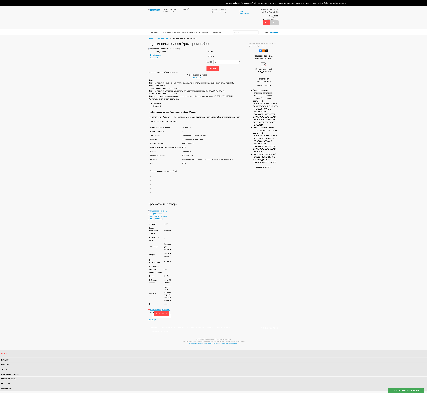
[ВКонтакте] (260, 50)
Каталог (155, 32)
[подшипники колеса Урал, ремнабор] (159, 214)
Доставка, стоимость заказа (200, 328)
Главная (151, 38)
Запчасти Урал (162, 38)
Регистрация (244, 13)
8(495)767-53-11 (270, 12)
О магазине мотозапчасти (172, 328)
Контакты (203, 32)
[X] (266, 50)
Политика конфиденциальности (225, 343)
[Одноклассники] (263, 50)
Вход (241, 11)
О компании (215, 32)
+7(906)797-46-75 (270, 9)
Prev (150, 320)
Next (154, 320)
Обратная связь (189, 32)
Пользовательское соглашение (200, 343)
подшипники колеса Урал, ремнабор (157, 217)
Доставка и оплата (171, 32)
